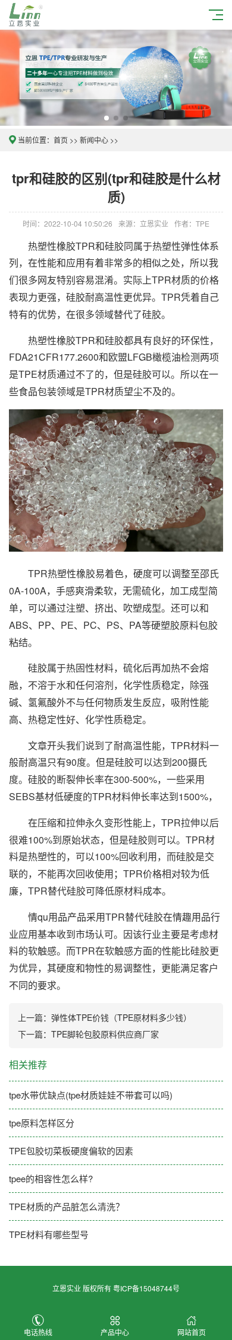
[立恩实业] (27, 13)
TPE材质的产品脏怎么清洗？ (66, 1206)
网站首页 (191, 1332)
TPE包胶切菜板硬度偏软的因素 (71, 1150)
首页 (61, 140)
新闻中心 (94, 140)
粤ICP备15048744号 (146, 1288)
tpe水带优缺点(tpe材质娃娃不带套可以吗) (91, 1094)
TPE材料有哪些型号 (49, 1234)
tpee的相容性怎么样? (51, 1178)
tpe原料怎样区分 (41, 1122)
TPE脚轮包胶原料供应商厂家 (105, 1034)
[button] (106, 118)
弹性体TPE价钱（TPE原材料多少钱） (121, 1017)
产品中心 (115, 1332)
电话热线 (38, 1332)
